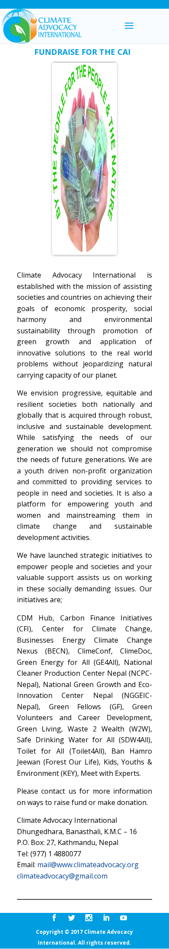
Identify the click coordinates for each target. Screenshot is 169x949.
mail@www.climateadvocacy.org (88, 864)
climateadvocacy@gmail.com (62, 876)
